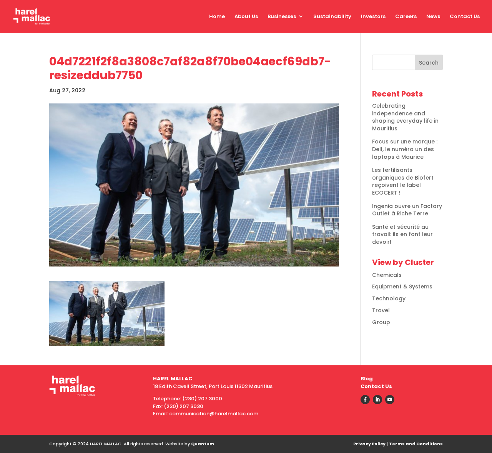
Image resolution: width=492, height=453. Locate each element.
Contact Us (465, 16)
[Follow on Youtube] (389, 399)
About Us (246, 16)
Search (429, 63)
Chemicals (387, 275)
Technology (389, 298)
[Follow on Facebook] (365, 399)
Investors (373, 16)
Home (217, 16)
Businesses (282, 16)
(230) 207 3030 (183, 406)
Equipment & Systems (402, 286)
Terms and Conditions (416, 444)
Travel (381, 310)
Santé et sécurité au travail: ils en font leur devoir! (402, 234)
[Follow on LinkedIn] (377, 399)
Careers (406, 16)
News (433, 16)
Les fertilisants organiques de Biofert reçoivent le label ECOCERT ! (403, 181)
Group (381, 322)
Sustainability (332, 16)
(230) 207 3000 (202, 398)
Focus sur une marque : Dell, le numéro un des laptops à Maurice (404, 149)
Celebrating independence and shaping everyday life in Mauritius (405, 117)
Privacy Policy (369, 444)
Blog (367, 378)
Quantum (202, 444)
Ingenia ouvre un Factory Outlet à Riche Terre (407, 210)
